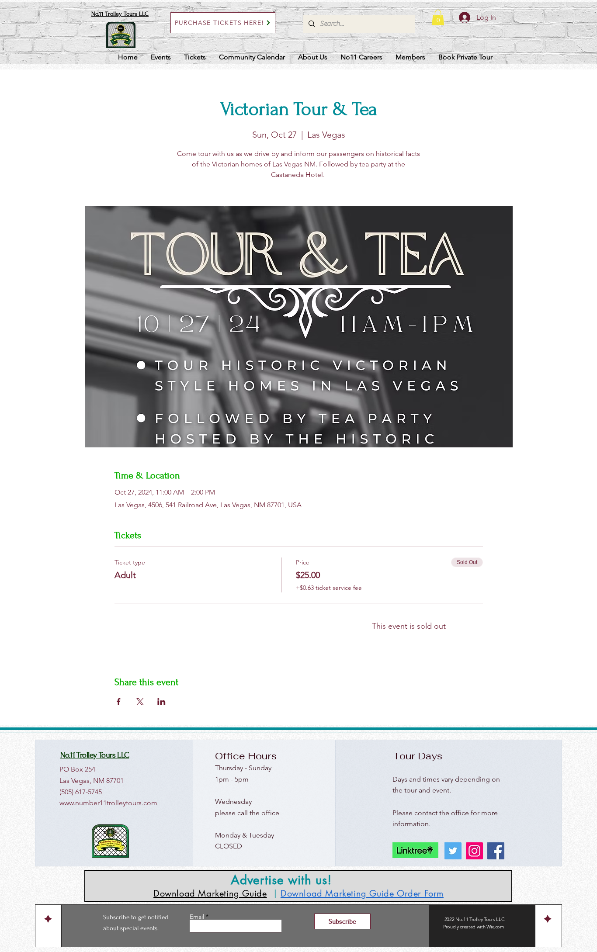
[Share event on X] (140, 701)
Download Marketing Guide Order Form (362, 893)
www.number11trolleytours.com (108, 803)
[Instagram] (474, 850)
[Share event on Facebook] (119, 701)
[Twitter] (453, 850)
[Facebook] (495, 850)
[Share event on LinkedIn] (161, 701)
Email (198, 917)
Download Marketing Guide (210, 893)
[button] (437, 17)
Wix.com (495, 927)
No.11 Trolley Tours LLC (120, 13)
